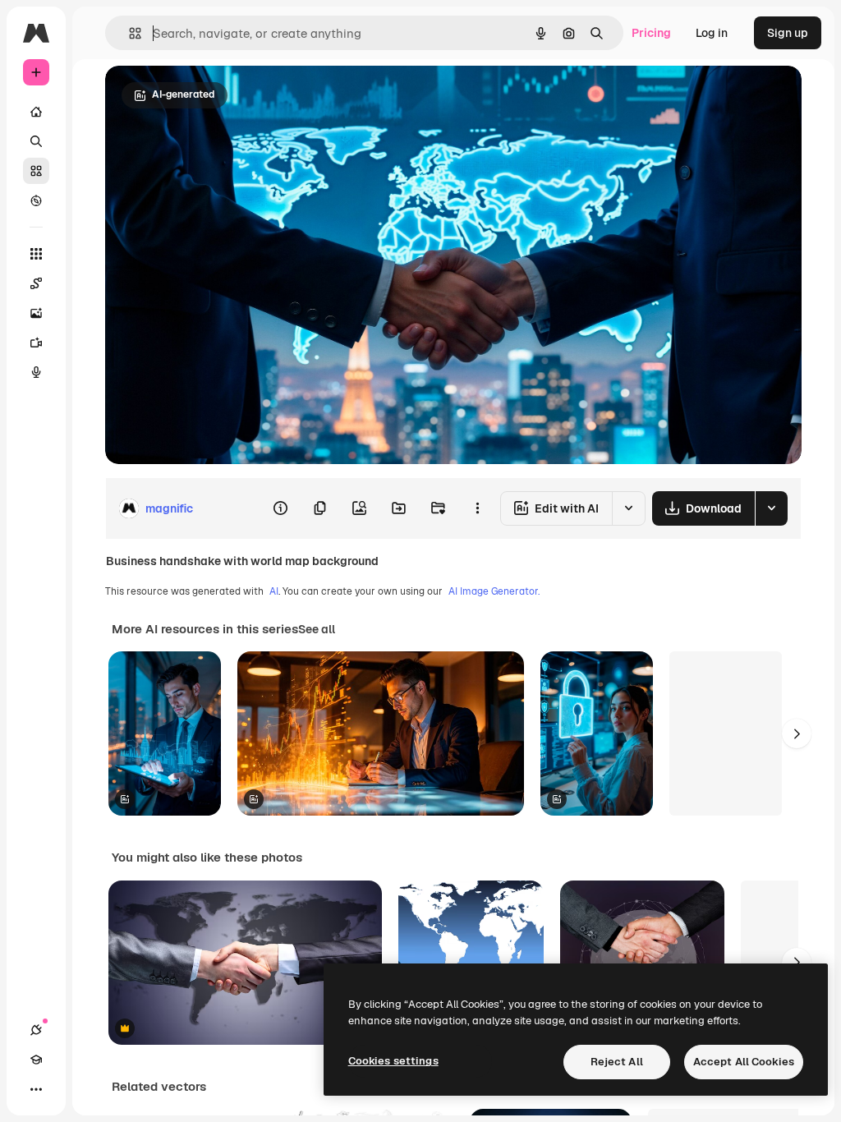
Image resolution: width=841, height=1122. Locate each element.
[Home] (36, 112)
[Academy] (36, 1059)
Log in (712, 32)
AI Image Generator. (494, 591)
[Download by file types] (771, 508)
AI (273, 591)
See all (316, 629)
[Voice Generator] (36, 372)
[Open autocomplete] (128, 33)
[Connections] (36, 1030)
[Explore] (36, 200)
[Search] (36, 141)
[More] (36, 1089)
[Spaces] (36, 283)
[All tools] (36, 254)
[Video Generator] (36, 342)
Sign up (787, 32)
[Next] (796, 733)
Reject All (617, 1062)
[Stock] (36, 171)
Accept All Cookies (743, 1062)
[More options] (477, 508)
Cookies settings (393, 1061)
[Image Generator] (36, 313)
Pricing (651, 32)
